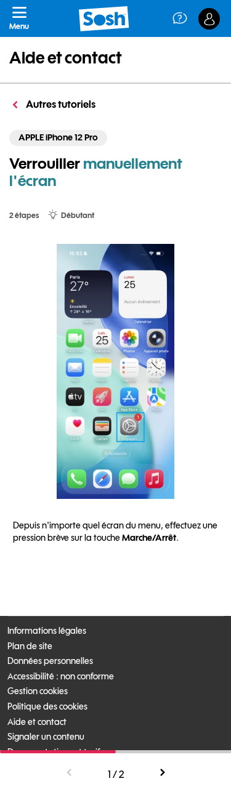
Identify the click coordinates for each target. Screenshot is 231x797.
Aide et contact (65, 57)
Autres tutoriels (59, 104)
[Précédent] (69, 773)
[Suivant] (162, 773)
